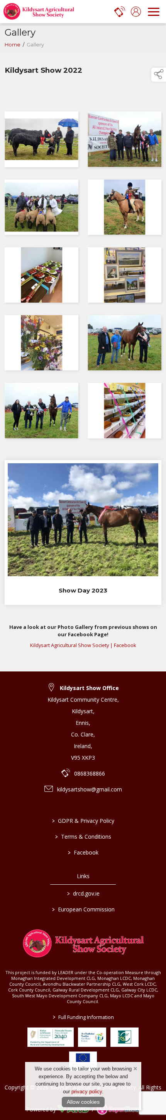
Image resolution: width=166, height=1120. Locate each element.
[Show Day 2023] (83, 532)
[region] (83, 258)
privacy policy (86, 1091)
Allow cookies (83, 1102)
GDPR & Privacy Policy (83, 820)
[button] (158, 75)
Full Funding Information (83, 1017)
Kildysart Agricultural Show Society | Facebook (83, 645)
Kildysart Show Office (89, 688)
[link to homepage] (38, 11)
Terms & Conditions (83, 836)
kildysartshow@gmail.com (89, 789)
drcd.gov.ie (83, 893)
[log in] (136, 11)
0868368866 (89, 773)
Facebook (83, 852)
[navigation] (153, 11)
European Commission (83, 909)
